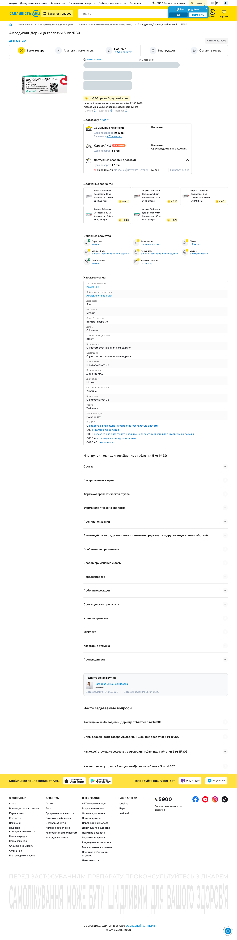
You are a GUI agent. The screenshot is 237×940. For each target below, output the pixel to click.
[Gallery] (44, 87)
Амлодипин (93, 286)
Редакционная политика (96, 842)
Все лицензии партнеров (24, 808)
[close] (206, 8)
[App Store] (74, 780)
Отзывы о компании (21, 845)
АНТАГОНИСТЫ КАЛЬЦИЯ (105, 429)
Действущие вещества (112, 3)
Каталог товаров (59, 13)
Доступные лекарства (33, 3)
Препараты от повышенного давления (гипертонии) (105, 24)
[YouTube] (205, 829)
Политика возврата (93, 832)
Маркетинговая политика (97, 847)
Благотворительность (22, 855)
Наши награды (18, 836)
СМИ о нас (15, 850)
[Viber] (190, 780)
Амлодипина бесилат (99, 295)
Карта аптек (57, 3)
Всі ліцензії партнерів (140, 925)
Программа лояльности (60, 813)
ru (217, 3)
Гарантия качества (93, 837)
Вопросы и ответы (93, 808)
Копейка (123, 803)
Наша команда (18, 840)
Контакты (15, 818)
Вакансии (14, 822)
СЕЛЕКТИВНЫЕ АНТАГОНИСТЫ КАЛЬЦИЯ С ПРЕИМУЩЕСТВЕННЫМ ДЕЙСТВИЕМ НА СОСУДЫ (144, 433)
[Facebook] (195, 829)
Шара (121, 808)
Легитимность (90, 860)
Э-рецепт (135, 3)
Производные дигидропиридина (116, 438)
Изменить (198, 14)
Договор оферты (56, 822)
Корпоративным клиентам (61, 832)
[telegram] (216, 780)
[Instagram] (215, 829)
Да (178, 14)
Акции (13, 3)
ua (213, 3)
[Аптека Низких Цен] (25, 13)
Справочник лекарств (82, 3)
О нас (12, 803)
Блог (48, 808)
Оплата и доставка (93, 813)
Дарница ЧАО (17, 40)
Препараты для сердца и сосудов (55, 24)
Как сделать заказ (57, 837)
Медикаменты (25, 24)
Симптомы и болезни (58, 818)
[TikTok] (225, 829)
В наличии (108, 136)
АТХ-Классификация (94, 803)
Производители (91, 818)
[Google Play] (100, 780)
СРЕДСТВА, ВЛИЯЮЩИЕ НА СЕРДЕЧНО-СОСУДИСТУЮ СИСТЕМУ (123, 425)
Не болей (123, 813)
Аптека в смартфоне (58, 827)
